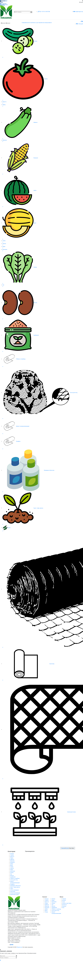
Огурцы (46, 898)
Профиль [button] (12, 884)
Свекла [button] (12, 868)
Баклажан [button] (12, 871)
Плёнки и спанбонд (56, 909)
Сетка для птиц (55, 910)
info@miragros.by (79, 11)
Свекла (53, 898)
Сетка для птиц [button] (14, 879)
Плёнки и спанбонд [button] (14, 878)
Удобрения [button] (12, 877)
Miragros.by (19, 947)
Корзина (48, 22)
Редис (53, 900)
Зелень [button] (12, 872)
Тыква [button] (11, 866)
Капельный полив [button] (14, 894)
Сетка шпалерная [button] (14, 890)
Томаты (46, 900)
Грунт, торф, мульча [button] (15, 887)
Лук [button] (11, 874)
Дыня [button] (11, 865)
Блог (51, 22)
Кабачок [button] (12, 859)
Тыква (46, 912)
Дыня (46, 910)
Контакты (43, 22)
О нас (30, 22)
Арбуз (46, 909)
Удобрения (54, 907)
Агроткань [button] (12, 891)
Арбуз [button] (11, 863)
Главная (24, 22)
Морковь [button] (12, 860)
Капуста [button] (12, 856)
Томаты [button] (12, 855)
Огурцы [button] (12, 853)
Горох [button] (11, 888)
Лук (52, 904)
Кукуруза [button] (12, 862)
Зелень (53, 903)
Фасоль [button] (12, 875)
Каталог (27, 22)
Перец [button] (11, 858)
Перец (46, 903)
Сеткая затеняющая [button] (15, 893)
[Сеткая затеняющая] (42, 730)
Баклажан (54, 901)
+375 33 (45, 11)
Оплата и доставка (36, 22)
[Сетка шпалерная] (42, 590)
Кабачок (47, 904)
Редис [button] (11, 869)
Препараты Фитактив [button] (15, 885)
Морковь (47, 906)
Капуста (47, 901)
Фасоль (53, 906)
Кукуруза (47, 907)
